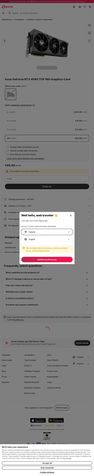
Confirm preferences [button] (47, 259)
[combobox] (47, 232)
